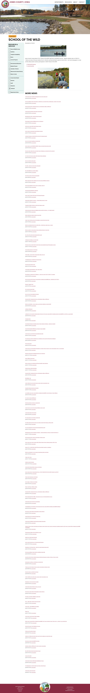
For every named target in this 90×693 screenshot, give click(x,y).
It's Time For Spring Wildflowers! (30, 397)
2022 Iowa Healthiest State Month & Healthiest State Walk (35, 552)
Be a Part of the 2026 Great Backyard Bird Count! (33, 234)
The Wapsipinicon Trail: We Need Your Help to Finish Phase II (35, 665)
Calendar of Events (15, 68)
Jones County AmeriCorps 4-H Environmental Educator (34, 542)
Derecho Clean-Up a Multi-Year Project (31, 571)
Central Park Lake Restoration (30, 670)
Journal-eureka (30, 66)
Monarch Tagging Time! (29, 284)
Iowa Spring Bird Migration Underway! (31, 190)
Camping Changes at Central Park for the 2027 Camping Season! (36, 136)
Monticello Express (31, 64)
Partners (12, 80)
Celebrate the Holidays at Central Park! (31, 239)
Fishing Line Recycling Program (30, 631)
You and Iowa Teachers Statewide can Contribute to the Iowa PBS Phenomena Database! (40, 338)
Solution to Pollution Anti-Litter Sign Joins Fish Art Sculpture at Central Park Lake (38, 636)
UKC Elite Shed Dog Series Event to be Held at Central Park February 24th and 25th (39, 422)
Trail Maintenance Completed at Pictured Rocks (33, 259)
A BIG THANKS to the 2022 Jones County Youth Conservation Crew (36, 576)
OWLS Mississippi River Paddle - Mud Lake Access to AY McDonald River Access (38, 496)
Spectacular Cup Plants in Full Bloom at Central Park (34, 562)
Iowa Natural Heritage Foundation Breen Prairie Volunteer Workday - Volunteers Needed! (40, 323)
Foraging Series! (28, 318)
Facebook (13, 88)
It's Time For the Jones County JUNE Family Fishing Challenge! (35, 155)
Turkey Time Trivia (28, 457)
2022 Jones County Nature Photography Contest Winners (34, 591)
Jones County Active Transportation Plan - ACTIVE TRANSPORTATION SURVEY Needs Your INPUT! (41, 472)
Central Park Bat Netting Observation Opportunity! (33, 111)
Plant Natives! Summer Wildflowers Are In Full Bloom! (34, 121)
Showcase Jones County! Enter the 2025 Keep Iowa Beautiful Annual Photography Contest (40, 244)
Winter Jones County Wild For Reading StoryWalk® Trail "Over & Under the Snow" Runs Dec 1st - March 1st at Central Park (46, 621)
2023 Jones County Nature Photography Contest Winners (34, 511)
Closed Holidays (69, 689)
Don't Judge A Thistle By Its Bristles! (31, 481)
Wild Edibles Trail (28, 378)
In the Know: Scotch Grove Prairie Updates (32, 616)
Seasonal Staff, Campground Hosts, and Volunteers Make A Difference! (37, 373)
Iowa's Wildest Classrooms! (29, 358)
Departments (59, 2)
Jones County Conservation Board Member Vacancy (34, 131)
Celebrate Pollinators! (28, 309)
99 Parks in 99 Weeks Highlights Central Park (32, 596)
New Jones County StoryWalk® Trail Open (32, 641)
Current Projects (14, 59)
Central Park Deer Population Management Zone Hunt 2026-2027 (36, 96)
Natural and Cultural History (17, 71)
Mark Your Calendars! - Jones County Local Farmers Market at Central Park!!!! (38, 304)
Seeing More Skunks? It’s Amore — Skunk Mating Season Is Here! (36, 200)
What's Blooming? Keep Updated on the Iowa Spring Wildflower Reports (37, 180)
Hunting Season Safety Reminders (31, 368)
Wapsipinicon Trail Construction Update (31, 581)
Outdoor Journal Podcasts (29, 462)
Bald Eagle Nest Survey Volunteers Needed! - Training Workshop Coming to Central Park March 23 (41, 432)
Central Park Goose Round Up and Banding (32, 501)
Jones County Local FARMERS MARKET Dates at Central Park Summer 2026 (38, 146)
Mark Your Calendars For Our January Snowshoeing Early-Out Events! (36, 452)
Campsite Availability (15, 54)
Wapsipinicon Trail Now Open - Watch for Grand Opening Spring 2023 (37, 547)
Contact (82, 2)
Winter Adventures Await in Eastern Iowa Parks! (33, 215)
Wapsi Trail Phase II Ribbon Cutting (31, 486)
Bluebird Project (14, 66)
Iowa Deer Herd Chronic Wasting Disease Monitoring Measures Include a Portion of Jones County (41, 557)
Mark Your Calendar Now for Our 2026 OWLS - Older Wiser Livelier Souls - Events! (39, 225)
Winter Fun (27, 611)
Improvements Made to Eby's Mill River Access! (33, 532)
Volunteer (13, 85)
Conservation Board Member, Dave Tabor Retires (33, 269)
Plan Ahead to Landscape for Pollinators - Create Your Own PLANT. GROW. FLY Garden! (40, 274)
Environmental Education (16, 63)
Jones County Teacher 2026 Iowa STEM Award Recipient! (34, 195)
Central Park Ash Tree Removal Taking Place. (32, 516)
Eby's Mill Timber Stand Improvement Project (32, 650)
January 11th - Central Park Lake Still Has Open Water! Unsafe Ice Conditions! (38, 447)
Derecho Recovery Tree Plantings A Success (32, 626)
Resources (68, 2)
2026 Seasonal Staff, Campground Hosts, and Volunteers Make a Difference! (38, 106)
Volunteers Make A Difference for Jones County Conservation (35, 646)
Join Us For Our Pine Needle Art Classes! (32, 294)
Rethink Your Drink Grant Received (31, 537)
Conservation (12, 36)
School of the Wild (28, 655)
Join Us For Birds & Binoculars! (30, 160)
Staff (12, 83)
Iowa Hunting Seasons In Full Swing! (31, 249)
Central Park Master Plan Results (30, 412)
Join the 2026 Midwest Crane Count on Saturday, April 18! (34, 185)
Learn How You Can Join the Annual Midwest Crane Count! (35, 407)
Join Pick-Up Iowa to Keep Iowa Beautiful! (32, 175)
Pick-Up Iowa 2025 (28, 343)
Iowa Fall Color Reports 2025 (30, 264)
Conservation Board (15, 77)
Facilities (12, 51)
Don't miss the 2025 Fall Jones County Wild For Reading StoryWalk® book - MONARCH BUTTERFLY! (42, 279)
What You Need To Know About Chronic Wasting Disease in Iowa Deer (37, 230)
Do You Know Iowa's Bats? (29, 289)
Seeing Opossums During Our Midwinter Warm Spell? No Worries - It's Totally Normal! (39, 210)
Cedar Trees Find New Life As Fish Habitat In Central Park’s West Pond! (37, 220)
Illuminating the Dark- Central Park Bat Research (33, 116)
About (75, 2)
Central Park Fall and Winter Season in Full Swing (33, 467)
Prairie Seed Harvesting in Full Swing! (31, 476)
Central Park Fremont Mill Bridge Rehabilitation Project (34, 660)
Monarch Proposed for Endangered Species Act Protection (35, 353)
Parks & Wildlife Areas (15, 49)
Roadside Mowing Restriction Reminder (31, 388)
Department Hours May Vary (69, 690)
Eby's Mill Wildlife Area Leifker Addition (31, 170)
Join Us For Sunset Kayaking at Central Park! (32, 141)
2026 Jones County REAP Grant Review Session (33, 126)
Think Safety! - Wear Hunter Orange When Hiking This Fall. (35, 254)
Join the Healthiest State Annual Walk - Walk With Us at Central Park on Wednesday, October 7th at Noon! (43, 101)
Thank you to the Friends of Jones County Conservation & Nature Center (37, 567)
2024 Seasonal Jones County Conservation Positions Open (35, 437)
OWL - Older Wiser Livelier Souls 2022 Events (32, 601)
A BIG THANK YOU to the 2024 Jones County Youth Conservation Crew (37, 383)
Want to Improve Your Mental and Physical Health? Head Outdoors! (36, 363)
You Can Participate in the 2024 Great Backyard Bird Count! (35, 427)
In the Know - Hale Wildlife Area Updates (32, 606)
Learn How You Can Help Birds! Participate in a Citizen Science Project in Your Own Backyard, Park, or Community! (44, 348)
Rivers (12, 57)
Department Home (15, 92)
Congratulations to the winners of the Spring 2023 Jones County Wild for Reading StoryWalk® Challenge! (42, 506)
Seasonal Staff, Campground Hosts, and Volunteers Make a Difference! (37, 299)
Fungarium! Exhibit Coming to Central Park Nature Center (34, 205)
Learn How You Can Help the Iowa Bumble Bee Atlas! (34, 333)
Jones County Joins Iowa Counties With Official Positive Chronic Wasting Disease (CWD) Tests (41, 442)
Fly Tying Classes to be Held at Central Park (32, 417)
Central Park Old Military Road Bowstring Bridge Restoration (35, 521)
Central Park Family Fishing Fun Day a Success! (33, 586)
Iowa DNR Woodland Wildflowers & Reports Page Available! (35, 328)
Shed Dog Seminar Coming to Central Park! (32, 402)
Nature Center (14, 74)
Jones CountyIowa (19, 2)
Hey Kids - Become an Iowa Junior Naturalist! (32, 165)
